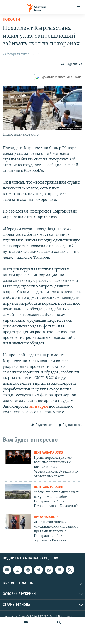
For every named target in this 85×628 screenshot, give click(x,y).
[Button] (72, 64)
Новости (11, 20)
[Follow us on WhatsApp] (49, 570)
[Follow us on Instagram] (17, 570)
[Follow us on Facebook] (28, 570)
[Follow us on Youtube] (7, 570)
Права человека (46, 517)
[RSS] (70, 570)
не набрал (39, 407)
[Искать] (59, 622)
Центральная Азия (48, 452)
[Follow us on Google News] (59, 570)
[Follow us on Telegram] (38, 570)
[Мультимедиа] (26, 622)
